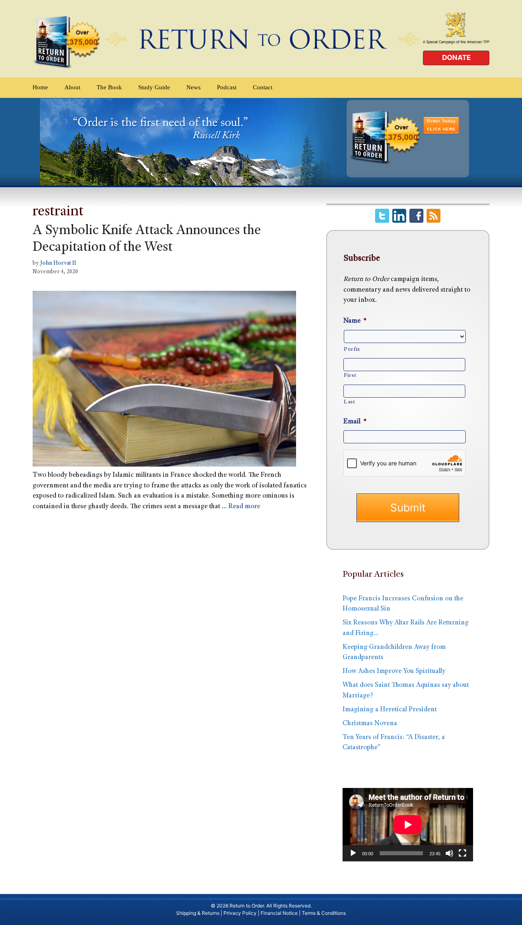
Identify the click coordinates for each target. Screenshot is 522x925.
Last (349, 402)
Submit (407, 507)
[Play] (353, 853)
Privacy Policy (240, 913)
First (350, 375)
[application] (408, 824)
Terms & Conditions (324, 913)
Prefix (352, 349)
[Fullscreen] (462, 853)
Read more (244, 506)
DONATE (456, 57)
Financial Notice (279, 913)
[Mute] (449, 853)
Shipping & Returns (197, 913)
